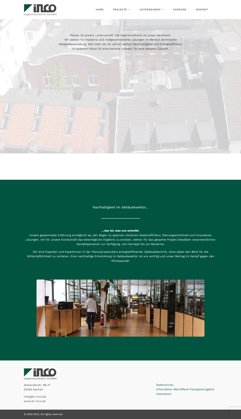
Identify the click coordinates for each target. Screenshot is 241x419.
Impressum (163, 393)
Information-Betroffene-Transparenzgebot (185, 389)
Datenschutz (164, 384)
